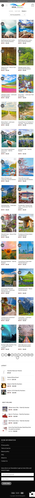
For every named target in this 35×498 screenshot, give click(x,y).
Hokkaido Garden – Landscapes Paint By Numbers (9, 95)
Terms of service (5, 448)
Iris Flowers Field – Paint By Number (25, 150)
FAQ (2, 454)
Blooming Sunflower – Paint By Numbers (8, 262)
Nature (17, 11)
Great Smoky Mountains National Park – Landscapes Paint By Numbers (8, 290)
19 (32, 355)
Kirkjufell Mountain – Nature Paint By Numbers (25, 289)
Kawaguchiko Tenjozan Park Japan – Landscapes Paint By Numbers (25, 207)
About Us (4, 457)
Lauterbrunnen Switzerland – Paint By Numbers (8, 318)
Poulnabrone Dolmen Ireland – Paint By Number (25, 234)
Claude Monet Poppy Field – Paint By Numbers (25, 262)
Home (11, 11)
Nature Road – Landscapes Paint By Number (7, 122)
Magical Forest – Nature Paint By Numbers (8, 68)
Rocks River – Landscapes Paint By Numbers (26, 95)
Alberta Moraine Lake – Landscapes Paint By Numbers (8, 178)
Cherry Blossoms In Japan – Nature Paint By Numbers (25, 345)
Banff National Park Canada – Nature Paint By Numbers (8, 40)
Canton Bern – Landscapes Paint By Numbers (24, 318)
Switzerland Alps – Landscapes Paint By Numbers (8, 206)
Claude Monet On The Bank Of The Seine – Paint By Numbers (25, 122)
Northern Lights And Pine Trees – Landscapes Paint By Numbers (8, 346)
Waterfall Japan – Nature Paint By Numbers (8, 234)
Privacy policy (5, 445)
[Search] (6, 5)
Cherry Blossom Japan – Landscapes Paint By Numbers (25, 178)
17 (25, 355)
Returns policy (5, 451)
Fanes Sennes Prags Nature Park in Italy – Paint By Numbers (7, 151)
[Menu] (2, 5)
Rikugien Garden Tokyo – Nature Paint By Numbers (24, 68)
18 (28, 355)
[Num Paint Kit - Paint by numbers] (17, 5)
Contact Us (4, 461)
